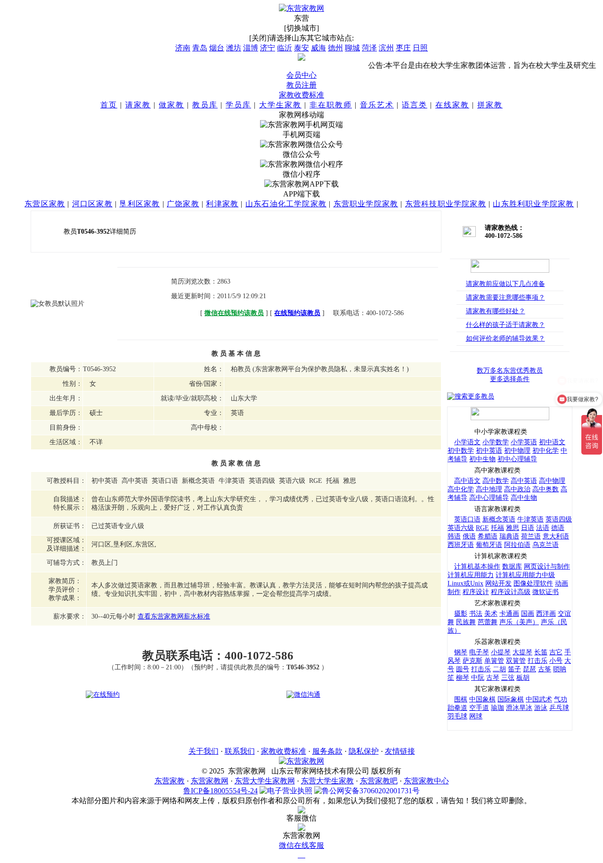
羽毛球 (457, 716)
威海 (318, 48)
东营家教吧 (379, 781)
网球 (475, 716)
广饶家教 (183, 204)
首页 (108, 105)
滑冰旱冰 (519, 707)
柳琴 (462, 677)
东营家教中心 (426, 781)
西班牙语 (461, 544)
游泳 (540, 707)
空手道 (479, 707)
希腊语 (487, 536)
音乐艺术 (377, 105)
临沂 (284, 48)
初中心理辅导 (517, 459)
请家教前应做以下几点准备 (505, 283)
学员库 (238, 105)
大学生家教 (280, 105)
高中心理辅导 (489, 497)
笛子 (514, 669)
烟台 (216, 48)
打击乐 (537, 660)
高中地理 (489, 489)
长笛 (540, 652)
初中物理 (517, 450)
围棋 (460, 699)
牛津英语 (530, 519)
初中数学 (461, 450)
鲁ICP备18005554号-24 (220, 791)
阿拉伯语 (517, 544)
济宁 (267, 48)
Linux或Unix (465, 583)
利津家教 (222, 204)
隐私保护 (364, 751)
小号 (555, 660)
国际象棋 (510, 699)
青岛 (199, 48)
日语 (527, 527)
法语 (542, 527)
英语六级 (461, 527)
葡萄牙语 (489, 544)
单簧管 (494, 660)
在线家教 (452, 105)
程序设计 (476, 591)
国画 (527, 613)
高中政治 (517, 489)
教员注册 (301, 85)
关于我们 (203, 751)
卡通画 (509, 613)
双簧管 (516, 660)
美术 (490, 613)
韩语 (454, 536)
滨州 (386, 48)
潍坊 (233, 48)
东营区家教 (44, 204)
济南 (182, 48)
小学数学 (495, 442)
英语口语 (467, 519)
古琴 (492, 677)
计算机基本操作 (477, 566)
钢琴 (460, 652)
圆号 (462, 669)
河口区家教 (92, 204)
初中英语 (489, 450)
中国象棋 (482, 699)
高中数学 (495, 480)
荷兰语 (531, 536)
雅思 (512, 527)
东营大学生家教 (327, 781)
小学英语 (524, 442)
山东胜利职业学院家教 (533, 204)
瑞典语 (509, 536)
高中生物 (524, 497)
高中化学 (461, 489)
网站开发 (498, 583)
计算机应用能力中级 (525, 574)
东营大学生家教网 (265, 781)
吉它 (555, 652)
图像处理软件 (533, 583)
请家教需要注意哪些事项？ (505, 297)
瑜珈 (497, 707)
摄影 (460, 613)
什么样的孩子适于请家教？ (505, 324)
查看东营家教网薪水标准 (174, 616)
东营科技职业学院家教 (445, 204)
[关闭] (259, 38)
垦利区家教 (139, 204)
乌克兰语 (545, 544)
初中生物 (482, 459)
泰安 (301, 48)
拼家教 (490, 105)
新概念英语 (498, 519)
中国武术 (539, 699)
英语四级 (559, 519)
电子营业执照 (289, 791)
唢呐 (559, 669)
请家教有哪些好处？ (495, 311)
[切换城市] (301, 28)
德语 (557, 527)
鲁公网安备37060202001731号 (371, 791)
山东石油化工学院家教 (285, 204)
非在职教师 (331, 105)
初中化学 (545, 450)
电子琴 (479, 652)
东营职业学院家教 (366, 204)
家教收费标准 (301, 95)
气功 (560, 699)
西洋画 (546, 613)
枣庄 (403, 48)
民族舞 (466, 622)
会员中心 (301, 75)
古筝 (544, 669)
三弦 (507, 677)
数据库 (512, 566)
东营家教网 (209, 781)
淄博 (250, 48)
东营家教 (170, 781)
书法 (475, 613)
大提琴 (522, 652)
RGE (482, 527)
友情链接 (400, 751)
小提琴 (501, 652)
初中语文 (552, 442)
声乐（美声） (519, 622)
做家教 (171, 105)
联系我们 (240, 751)
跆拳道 (457, 707)
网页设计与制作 (547, 566)
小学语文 (467, 442)
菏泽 (369, 48)
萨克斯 (472, 660)
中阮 (477, 677)
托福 (497, 527)
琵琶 (529, 669)
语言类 (414, 105)
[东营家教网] (301, 761)
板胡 (523, 677)
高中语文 (467, 480)
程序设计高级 (510, 591)
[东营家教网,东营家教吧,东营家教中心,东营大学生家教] (301, 8)
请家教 (138, 105)
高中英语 (524, 480)
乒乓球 (559, 707)
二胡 (499, 669)
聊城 (352, 48)
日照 (420, 48)
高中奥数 (545, 489)
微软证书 (545, 591)
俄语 (469, 536)
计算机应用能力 (471, 574)
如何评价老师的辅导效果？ (505, 338)
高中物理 (552, 480)
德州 (335, 48)
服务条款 (327, 751)
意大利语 (556, 536)
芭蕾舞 (487, 622)
